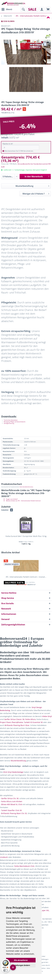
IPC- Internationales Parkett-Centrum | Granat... (26, 577)
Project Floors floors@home (11, 722)
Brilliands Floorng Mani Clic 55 (14, 813)
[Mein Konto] (41, 9)
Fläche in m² (8, 144)
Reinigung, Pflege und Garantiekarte (14, 422)
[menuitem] (6, 9)
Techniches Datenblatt (11, 420)
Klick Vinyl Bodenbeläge (13, 772)
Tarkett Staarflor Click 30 (11, 810)
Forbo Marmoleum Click (24, 866)
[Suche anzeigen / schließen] (23, 9)
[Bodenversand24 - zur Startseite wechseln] (13, 3)
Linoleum (4, 857)
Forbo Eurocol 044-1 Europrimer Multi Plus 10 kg (26, 536)
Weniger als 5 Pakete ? (33, 193)
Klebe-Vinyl (47, 716)
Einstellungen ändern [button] (20, 965)
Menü (9, 9)
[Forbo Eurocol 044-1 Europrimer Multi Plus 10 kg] (26, 525)
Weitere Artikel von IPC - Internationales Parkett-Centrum (23, 501)
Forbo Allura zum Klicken (11, 801)
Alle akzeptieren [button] (21, 960)
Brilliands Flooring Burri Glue (17, 725)
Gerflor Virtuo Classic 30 (14, 719)
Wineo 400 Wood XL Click (11, 804)
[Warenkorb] (47, 9)
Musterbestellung (24, 186)
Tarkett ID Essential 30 (33, 722)
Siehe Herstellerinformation (26, 486)
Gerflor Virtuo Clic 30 (10, 798)
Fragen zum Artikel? (12, 499)
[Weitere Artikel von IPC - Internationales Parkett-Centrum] (48, 36)
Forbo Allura (30, 719)
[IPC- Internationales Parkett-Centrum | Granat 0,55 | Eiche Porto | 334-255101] (26, 565)
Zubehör (6, 510)
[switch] (5, 970)
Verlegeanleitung (9, 423)
